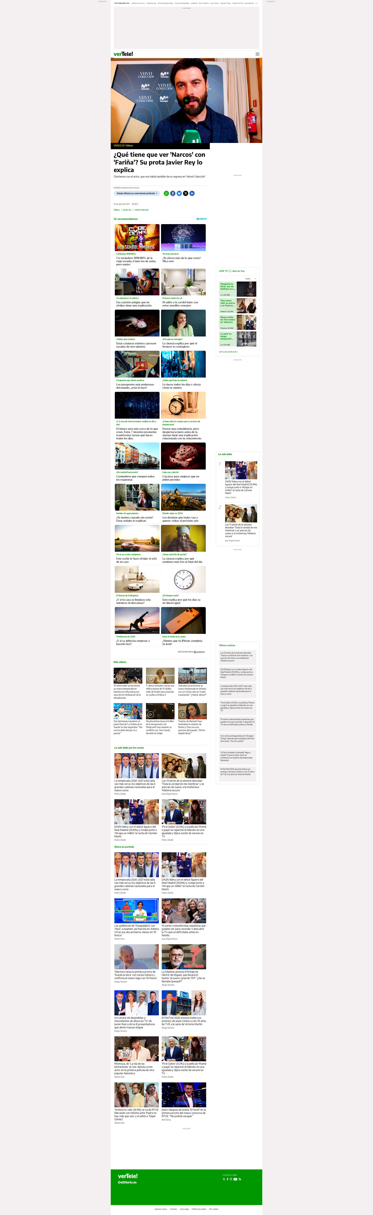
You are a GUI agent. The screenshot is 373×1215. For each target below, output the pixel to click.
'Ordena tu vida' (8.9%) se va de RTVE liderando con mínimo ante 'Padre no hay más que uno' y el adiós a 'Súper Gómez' (136, 1114)
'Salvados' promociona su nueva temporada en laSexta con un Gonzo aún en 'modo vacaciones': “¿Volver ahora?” (192, 690)
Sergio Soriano (120, 981)
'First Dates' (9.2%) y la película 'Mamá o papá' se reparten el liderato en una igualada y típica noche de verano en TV (184, 831)
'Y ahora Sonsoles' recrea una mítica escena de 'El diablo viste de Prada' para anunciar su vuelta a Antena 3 (160, 690)
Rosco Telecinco (204, 3)
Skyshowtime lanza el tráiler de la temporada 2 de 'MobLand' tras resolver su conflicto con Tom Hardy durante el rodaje (160, 727)
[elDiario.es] (127, 1182)
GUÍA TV (232, 271)
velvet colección (142, 210)
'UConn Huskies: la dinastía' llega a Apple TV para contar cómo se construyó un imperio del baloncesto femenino (236, 756)
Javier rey (127, 210)
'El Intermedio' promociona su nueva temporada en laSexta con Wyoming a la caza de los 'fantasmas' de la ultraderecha (127, 691)
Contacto (173, 1209)
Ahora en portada (124, 846)
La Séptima (194, 3)
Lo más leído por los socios (129, 747)
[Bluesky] (179, 193)
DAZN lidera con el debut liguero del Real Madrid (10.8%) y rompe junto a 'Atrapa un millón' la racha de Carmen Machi (135, 831)
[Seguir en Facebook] (227, 1179)
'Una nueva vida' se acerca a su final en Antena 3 (227, 303)
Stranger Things (225, 3)
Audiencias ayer (151, 3)
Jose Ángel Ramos (169, 794)
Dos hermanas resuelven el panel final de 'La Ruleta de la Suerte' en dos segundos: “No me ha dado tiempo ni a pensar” (128, 727)
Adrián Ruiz (119, 939)
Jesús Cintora (214, 3)
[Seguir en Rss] (240, 1179)
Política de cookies (199, 1209)
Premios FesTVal (237, 3)
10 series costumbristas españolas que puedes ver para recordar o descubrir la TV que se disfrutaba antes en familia (184, 930)
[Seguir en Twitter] (224, 1179)
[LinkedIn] (192, 193)
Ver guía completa (228, 352)
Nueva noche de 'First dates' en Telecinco (227, 319)
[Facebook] (172, 193)
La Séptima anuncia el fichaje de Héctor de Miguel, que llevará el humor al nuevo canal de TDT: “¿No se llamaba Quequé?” (183, 976)
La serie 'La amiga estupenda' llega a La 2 (226, 336)
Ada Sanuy (166, 1119)
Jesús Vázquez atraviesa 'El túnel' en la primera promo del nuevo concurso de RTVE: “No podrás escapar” (184, 1113)
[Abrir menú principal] (257, 54)
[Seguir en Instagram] (231, 1179)
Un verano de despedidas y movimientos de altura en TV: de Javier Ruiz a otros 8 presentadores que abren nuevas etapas (134, 1022)
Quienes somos (161, 1209)
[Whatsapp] (166, 193)
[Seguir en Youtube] (235, 1179)
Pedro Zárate (120, 794)
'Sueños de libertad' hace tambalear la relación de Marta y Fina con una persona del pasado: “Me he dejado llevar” (191, 727)
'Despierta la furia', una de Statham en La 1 (227, 286)
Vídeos (129, 145)
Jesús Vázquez (249, 3)
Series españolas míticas (165, 3)
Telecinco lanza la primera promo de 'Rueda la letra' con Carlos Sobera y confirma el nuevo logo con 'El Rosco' (135, 975)
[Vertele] (128, 1176)
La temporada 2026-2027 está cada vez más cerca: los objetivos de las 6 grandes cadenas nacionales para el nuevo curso (134, 785)
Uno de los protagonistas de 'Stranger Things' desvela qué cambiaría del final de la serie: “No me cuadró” (237, 738)
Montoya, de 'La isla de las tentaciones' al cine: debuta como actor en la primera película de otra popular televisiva (134, 1068)
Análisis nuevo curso (138, 3)
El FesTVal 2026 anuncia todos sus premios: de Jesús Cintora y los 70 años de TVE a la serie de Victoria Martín (184, 1021)
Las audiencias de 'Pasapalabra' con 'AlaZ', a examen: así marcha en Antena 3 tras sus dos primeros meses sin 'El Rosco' (136, 930)
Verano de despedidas (182, 3)
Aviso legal (184, 1209)
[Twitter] (185, 193)
